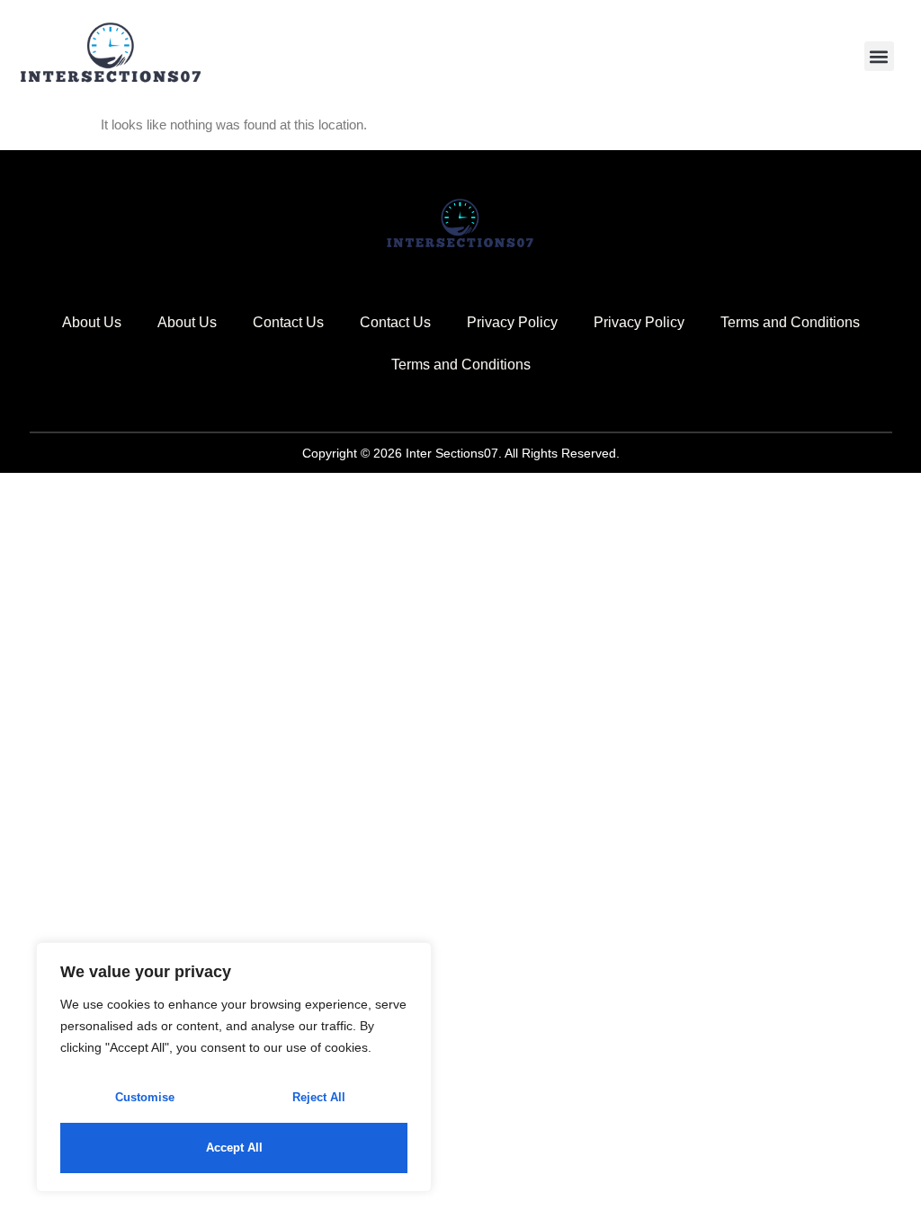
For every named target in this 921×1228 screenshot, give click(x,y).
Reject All (318, 1097)
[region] (234, 1067)
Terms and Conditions (790, 322)
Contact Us (288, 322)
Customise (144, 1097)
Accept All (234, 1147)
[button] (879, 56)
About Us (91, 322)
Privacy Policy (512, 322)
